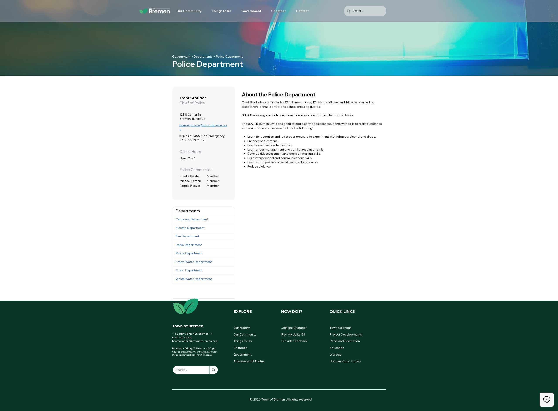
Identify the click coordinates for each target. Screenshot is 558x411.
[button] (203, 211)
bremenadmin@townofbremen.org (194, 340)
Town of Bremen (187, 325)
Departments (203, 56)
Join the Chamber (294, 328)
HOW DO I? (291, 311)
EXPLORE (242, 311)
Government (181, 56)
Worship (335, 354)
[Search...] (213, 370)
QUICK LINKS (342, 311)
